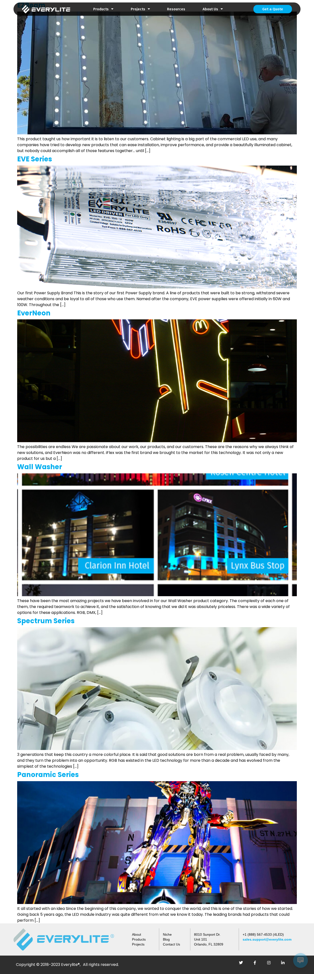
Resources (176, 9)
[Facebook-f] (257, 965)
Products (101, 9)
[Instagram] (271, 965)
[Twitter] (243, 965)
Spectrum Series (46, 621)
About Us (210, 9)
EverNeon (34, 313)
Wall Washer (39, 467)
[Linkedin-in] (285, 965)
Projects (138, 9)
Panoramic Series (48, 774)
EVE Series (34, 159)
